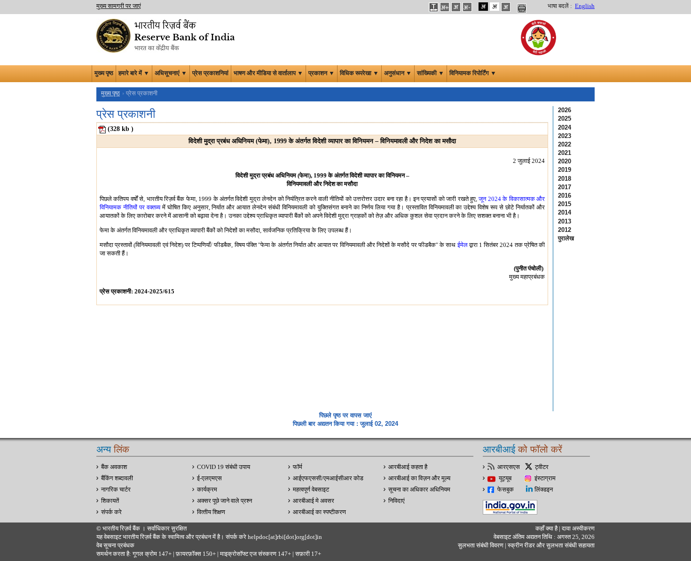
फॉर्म (297, 467)
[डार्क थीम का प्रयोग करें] (483, 6)
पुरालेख (566, 238)
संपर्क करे (111, 512)
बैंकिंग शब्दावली (117, 478)
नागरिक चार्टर (116, 489)
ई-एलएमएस (209, 478)
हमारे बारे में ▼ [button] (133, 73)
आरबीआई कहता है (407, 467)
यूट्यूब (505, 478)
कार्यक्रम (207, 489)
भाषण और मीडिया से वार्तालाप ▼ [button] (268, 73)
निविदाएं (396, 501)
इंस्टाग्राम (545, 478)
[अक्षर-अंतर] (433, 6)
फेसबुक (505, 489)
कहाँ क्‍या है (547, 528)
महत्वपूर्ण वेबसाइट (311, 489)
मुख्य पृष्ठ (103, 73)
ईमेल (462, 244)
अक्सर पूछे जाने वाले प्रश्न (224, 501)
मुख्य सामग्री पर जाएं (118, 6)
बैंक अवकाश (114, 467)
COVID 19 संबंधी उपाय (223, 467)
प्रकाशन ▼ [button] (321, 73)
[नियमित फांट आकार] (456, 6)
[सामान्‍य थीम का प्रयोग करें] (494, 6)
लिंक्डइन (543, 489)
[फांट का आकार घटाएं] (467, 6)
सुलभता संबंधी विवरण (480, 545)
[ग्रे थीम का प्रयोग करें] (505, 6)
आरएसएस (508, 467)
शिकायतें (110, 501)
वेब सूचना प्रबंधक (115, 545)
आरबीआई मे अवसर (313, 501)
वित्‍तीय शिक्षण (211, 512)
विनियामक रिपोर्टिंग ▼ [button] (472, 73)
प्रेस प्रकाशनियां (210, 73)
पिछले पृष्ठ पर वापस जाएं (345, 415)
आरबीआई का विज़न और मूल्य (419, 478)
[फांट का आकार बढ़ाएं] (444, 6)
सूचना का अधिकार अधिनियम (419, 489)
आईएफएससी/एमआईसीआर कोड (328, 478)
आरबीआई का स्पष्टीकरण (319, 512)
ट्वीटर (542, 467)
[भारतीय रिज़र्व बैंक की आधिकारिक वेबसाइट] (166, 34)
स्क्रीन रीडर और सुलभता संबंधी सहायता (550, 545)
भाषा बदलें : (560, 6)
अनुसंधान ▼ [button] (398, 73)
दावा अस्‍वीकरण (578, 528)
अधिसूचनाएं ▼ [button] (171, 73)
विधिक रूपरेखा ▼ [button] (359, 73)
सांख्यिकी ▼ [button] (430, 73)
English (585, 6)
